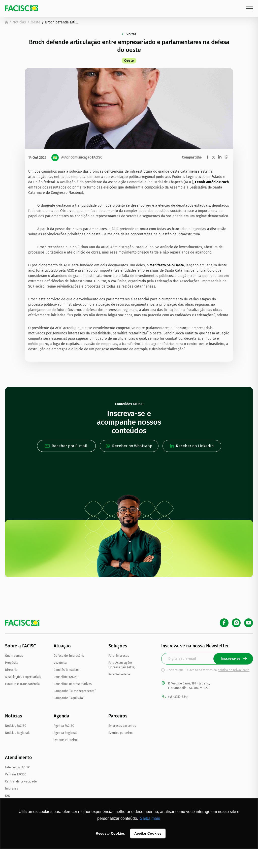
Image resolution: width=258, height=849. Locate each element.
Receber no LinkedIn (195, 446)
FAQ (7, 796)
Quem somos (14, 655)
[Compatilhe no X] (213, 157)
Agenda (61, 716)
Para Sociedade (119, 674)
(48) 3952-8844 (178, 697)
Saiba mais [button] (150, 818)
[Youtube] (248, 622)
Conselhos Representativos (73, 684)
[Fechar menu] (249, 8)
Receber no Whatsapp (132, 446)
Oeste (35, 22)
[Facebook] (224, 622)
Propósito (11, 663)
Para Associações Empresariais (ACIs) (121, 665)
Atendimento (18, 757)
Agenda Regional (65, 733)
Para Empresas (118, 655)
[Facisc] (21, 8)
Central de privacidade (21, 781)
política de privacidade (233, 670)
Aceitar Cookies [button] (148, 833)
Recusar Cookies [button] (110, 833)
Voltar (131, 34)
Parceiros (117, 716)
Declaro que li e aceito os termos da (208, 670)
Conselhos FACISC (66, 677)
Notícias (19, 22)
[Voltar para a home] (6, 22)
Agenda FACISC (64, 726)
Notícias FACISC (15, 726)
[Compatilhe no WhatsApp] (226, 157)
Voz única (60, 663)
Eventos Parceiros (66, 740)
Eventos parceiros (120, 733)
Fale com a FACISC (17, 767)
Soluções (117, 646)
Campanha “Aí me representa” (75, 691)
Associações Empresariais (23, 677)
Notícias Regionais (17, 733)
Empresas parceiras (122, 726)
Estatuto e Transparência (22, 684)
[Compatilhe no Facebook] (207, 157)
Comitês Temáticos (66, 670)
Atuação (62, 646)
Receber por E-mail (69, 446)
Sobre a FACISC (20, 646)
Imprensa (11, 788)
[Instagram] (236, 622)
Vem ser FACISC (15, 774)
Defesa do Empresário (69, 655)
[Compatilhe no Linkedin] (219, 157)
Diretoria (11, 670)
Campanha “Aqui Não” (69, 698)
